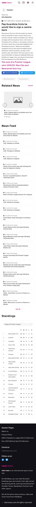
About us (5, 431)
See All (18, 309)
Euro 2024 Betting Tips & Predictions (15, 441)
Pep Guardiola (23, 79)
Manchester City (9, 79)
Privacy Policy (7, 435)
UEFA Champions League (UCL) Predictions (18, 438)
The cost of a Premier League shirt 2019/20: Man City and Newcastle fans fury (16, 65)
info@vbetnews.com (9, 451)
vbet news (6, 471)
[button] (4, 10)
